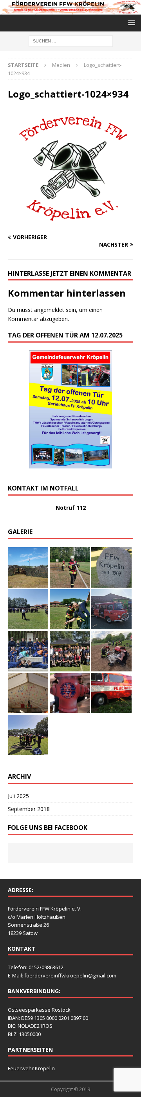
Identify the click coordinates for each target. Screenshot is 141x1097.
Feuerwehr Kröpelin (31, 1068)
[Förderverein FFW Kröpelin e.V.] (70, 10)
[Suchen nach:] (71, 40)
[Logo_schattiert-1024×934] (70, 221)
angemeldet (49, 309)
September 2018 (29, 809)
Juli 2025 (18, 796)
